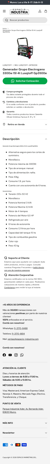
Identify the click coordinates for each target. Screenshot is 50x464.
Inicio (5, 28)
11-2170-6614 (18, 333)
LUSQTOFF (7, 65)
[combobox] (25, 20)
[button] (46, 11)
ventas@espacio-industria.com (23, 339)
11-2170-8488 (21, 328)
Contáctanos (9, 287)
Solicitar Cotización (27, 81)
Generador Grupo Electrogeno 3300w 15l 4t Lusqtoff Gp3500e (22, 31)
